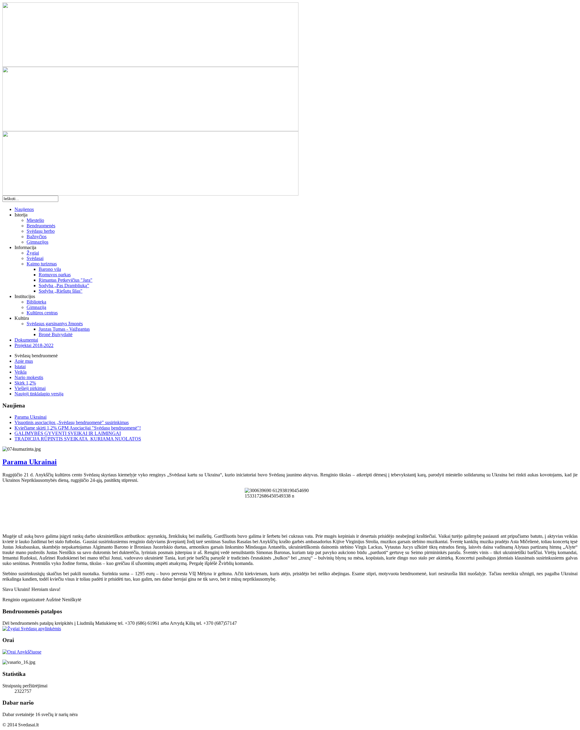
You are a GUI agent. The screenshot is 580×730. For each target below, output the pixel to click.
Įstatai (20, 366)
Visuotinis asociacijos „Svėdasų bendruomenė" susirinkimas (71, 422)
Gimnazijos (37, 242)
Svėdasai (35, 258)
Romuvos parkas (55, 274)
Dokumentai (26, 339)
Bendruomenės (41, 225)
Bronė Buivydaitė (55, 334)
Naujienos (24, 209)
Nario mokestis (28, 377)
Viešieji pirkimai (30, 388)
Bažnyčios (37, 236)
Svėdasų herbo (41, 231)
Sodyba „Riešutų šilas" (60, 291)
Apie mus (23, 361)
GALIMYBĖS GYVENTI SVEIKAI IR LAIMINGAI (67, 433)
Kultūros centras (42, 312)
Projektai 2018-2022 (33, 345)
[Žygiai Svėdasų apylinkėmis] (31, 628)
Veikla (20, 372)
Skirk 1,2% (25, 382)
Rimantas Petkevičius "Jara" (65, 280)
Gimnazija (36, 307)
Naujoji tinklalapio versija (38, 393)
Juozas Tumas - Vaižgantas (64, 329)
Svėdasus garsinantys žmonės (55, 323)
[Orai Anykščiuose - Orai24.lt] (21, 651)
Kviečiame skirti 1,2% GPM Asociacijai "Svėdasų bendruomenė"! (77, 427)
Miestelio (35, 220)
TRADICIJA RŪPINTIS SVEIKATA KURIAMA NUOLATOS (77, 438)
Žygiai (33, 252)
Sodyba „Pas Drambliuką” (64, 285)
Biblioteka (36, 301)
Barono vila (50, 269)
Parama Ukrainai (30, 417)
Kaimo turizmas (42, 263)
